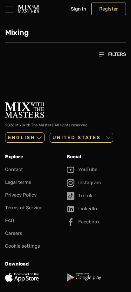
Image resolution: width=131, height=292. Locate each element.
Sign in (78, 9)
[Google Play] (96, 277)
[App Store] (34, 277)
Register (108, 9)
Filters (116, 54)
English (21, 137)
